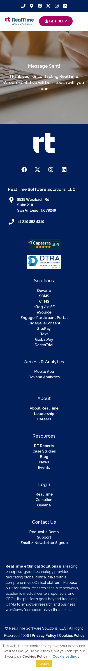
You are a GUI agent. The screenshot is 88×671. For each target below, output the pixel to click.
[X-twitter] (48, 6)
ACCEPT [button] (44, 663)
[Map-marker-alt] (31, 6)
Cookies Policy (71, 635)
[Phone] (23, 6)
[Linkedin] (65, 6)
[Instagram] (56, 6)
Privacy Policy (44, 635)
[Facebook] (40, 6)
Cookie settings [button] (66, 656)
